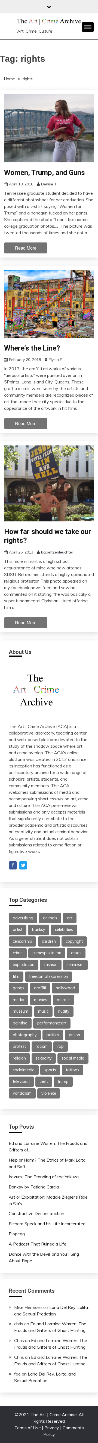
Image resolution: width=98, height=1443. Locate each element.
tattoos (72, 1070)
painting (20, 1023)
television (21, 1081)
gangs (18, 987)
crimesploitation (46, 952)
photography (25, 1034)
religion (19, 1058)
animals (50, 918)
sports (50, 1070)
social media (73, 1058)
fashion (50, 964)
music (43, 1011)
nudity (63, 1011)
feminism (75, 964)
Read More (25, 248)
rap (60, 1046)
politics (53, 1034)
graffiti (40, 987)
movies (40, 999)
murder (63, 999)
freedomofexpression (48, 976)
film (16, 976)
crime (18, 952)
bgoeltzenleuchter (57, 552)
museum (20, 1011)
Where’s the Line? (32, 348)
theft (43, 1081)
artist (17, 929)
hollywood (65, 987)
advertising (23, 918)
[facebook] (13, 865)
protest (19, 1046)
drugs (76, 952)
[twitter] (23, 865)
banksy (38, 929)
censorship (22, 941)
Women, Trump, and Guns (44, 172)
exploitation (23, 964)
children (49, 941)
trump (63, 1081)
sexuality (44, 1058)
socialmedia (24, 1070)
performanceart (51, 1023)
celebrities (64, 929)
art (69, 918)
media (18, 999)
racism (42, 1046)
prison (74, 1034)
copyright (74, 941)
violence (48, 1093)
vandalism (22, 1093)
